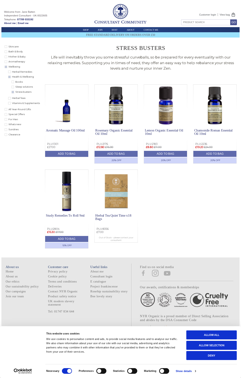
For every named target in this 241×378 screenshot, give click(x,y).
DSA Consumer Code (181, 320)
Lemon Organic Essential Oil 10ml (164, 132)
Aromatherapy (16, 61)
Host (115, 30)
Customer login (207, 14)
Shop (86, 30)
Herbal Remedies (22, 71)
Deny (211, 355)
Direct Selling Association (210, 316)
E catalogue (98, 281)
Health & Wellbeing (23, 76)
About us (12, 276)
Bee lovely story (101, 296)
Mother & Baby (17, 56)
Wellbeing (14, 66)
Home (10, 271)
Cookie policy (57, 276)
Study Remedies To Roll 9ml (65, 215)
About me (10, 23)
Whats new (14, 124)
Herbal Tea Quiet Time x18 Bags (113, 217)
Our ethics (13, 281)
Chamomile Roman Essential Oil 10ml (213, 132)
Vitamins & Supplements (26, 103)
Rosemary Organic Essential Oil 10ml (113, 132)
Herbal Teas (18, 98)
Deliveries (55, 286)
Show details (184, 371)
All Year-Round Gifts (19, 109)
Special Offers (16, 114)
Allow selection (211, 345)
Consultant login (101, 276)
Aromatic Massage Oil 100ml (65, 130)
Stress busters (23, 91)
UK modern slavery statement (61, 302)
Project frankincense (104, 286)
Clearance (14, 134)
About (130, 30)
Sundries (13, 129)
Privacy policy (57, 271)
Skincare (13, 46)
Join (100, 30)
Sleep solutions (24, 86)
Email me (23, 23)
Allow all (211, 334)
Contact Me (151, 30)
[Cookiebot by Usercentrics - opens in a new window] (22, 371)
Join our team (15, 296)
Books (19, 81)
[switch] (101, 371)
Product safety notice (62, 296)
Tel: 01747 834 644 (61, 311)
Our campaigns (16, 291)
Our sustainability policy (22, 286)
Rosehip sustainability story (109, 291)
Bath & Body (15, 51)
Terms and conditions (62, 281)
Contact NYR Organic (63, 291)
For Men (13, 119)
